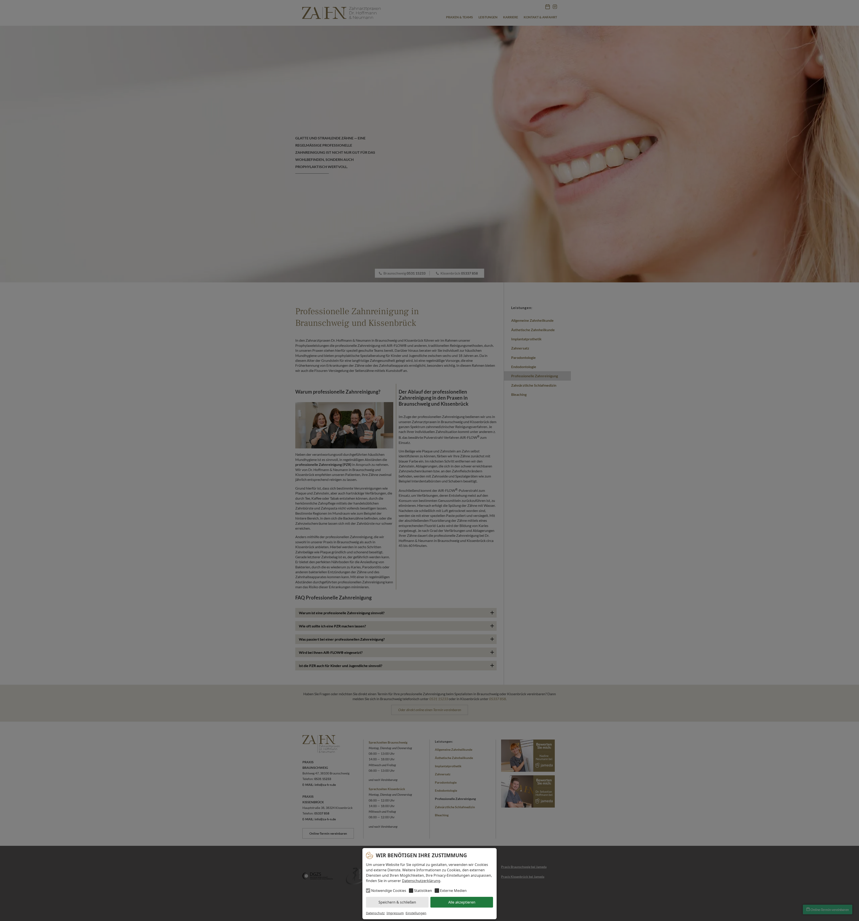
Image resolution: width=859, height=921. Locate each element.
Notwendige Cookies (388, 890)
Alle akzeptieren (461, 902)
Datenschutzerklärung (421, 880)
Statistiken (423, 890)
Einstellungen (416, 913)
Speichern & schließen (397, 902)
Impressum (395, 913)
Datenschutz (375, 913)
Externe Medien (453, 890)
